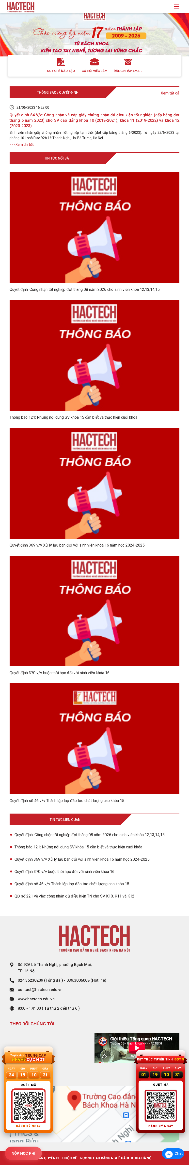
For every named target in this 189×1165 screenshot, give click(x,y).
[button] (14, 39)
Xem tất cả (170, 93)
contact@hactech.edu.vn (40, 989)
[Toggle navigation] (176, 6)
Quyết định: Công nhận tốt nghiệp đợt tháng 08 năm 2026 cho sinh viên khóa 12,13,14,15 (90, 834)
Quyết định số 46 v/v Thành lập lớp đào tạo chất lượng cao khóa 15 (72, 884)
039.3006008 (78, 980)
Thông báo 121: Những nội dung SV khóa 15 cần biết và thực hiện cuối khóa (78, 847)
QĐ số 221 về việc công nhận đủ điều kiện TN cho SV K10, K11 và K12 (74, 896)
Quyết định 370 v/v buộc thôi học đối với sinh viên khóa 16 (64, 871)
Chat (178, 1153)
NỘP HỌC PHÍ (23, 1153)
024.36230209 (30, 980)
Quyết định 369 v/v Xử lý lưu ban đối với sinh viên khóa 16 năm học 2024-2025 (82, 859)
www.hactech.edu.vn (36, 999)
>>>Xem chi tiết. (22, 145)
